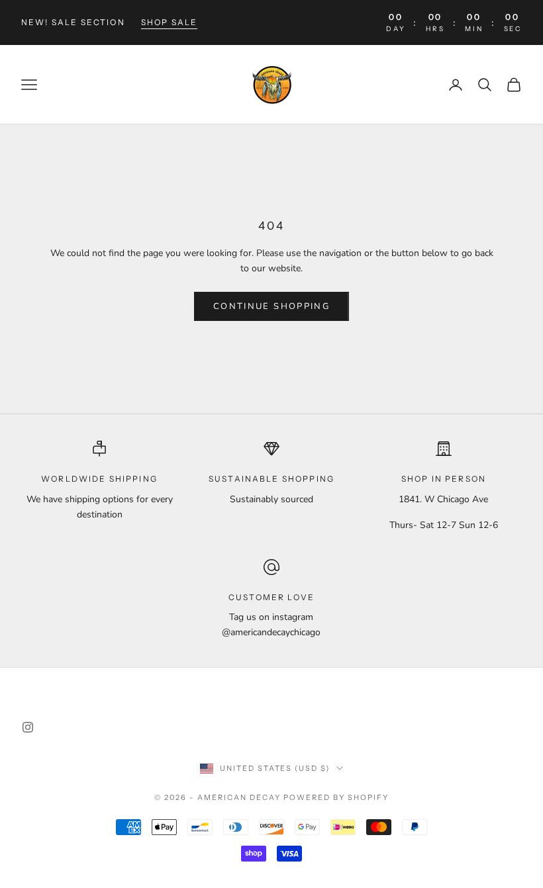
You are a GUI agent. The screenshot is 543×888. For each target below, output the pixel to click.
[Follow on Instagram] (27, 727)
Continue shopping (271, 306)
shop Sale (169, 22)
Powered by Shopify (336, 797)
